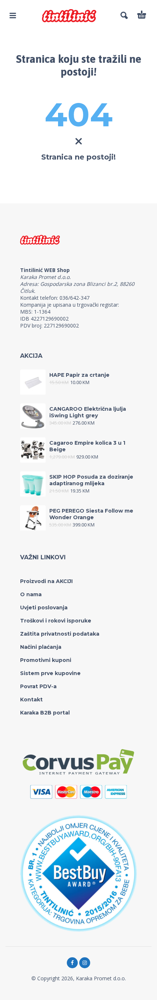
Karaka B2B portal (45, 712)
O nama (31, 594)
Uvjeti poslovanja (44, 607)
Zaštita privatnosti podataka (59, 634)
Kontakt (31, 699)
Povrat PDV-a (38, 686)
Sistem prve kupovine (50, 673)
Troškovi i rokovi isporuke (55, 620)
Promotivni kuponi (45, 660)
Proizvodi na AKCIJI (46, 581)
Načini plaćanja (40, 647)
